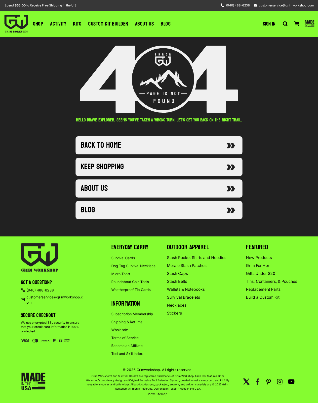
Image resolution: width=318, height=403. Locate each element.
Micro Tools (120, 274)
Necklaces (176, 305)
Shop (38, 24)
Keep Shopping (102, 167)
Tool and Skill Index (127, 353)
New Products (259, 257)
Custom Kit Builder (108, 24)
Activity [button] (58, 24)
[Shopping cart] (297, 24)
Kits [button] (77, 24)
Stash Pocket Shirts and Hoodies (196, 257)
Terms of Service (125, 338)
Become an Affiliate (127, 346)
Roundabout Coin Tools (130, 282)
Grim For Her (257, 265)
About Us (144, 24)
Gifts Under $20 (260, 273)
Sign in (269, 23)
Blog (165, 24)
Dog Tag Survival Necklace (133, 266)
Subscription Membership (132, 314)
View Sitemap (157, 394)
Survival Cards (123, 258)
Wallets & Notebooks (186, 289)
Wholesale (119, 330)
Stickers (174, 313)
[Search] (285, 24)
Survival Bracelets (183, 297)
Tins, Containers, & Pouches (271, 281)
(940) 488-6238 (238, 5)
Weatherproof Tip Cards (131, 290)
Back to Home (101, 145)
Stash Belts (177, 281)
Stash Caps (177, 273)
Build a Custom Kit (262, 297)
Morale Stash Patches (186, 265)
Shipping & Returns (126, 322)
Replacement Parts (263, 289)
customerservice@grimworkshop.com (286, 5)
